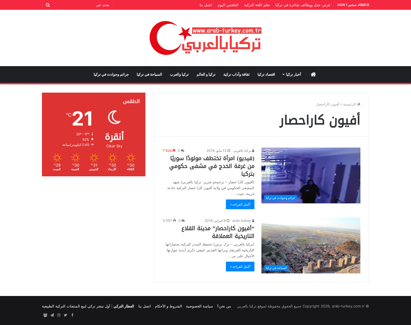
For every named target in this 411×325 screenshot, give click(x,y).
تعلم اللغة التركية (257, 5)
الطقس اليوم (228, 5)
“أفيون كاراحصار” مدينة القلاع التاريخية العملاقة (217, 232)
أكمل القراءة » (240, 204)
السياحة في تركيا (149, 74)
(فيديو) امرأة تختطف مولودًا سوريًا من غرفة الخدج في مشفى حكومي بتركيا (211, 166)
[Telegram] (52, 315)
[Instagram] (58, 315)
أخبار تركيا (293, 74)
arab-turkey (242, 220)
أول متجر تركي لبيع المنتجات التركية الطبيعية (76, 306)
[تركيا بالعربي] (206, 38)
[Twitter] (65, 315)
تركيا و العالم (206, 74)
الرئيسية (350, 104)
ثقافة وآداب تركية (236, 74)
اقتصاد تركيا (266, 74)
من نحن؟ (224, 306)
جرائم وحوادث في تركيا (111, 74)
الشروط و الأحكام (168, 306)
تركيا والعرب (179, 74)
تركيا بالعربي (242, 150)
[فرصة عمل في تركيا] (45, 315)
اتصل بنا (206, 5)
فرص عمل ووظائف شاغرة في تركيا (302, 5)
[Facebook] (72, 315)
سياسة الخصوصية (199, 306)
